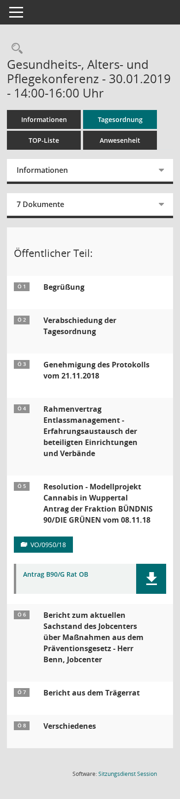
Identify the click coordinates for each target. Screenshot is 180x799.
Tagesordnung (120, 119)
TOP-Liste (44, 140)
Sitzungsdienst (127, 774)
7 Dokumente (40, 204)
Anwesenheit (120, 140)
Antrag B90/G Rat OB (55, 575)
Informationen (44, 119)
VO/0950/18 (48, 544)
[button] (151, 579)
